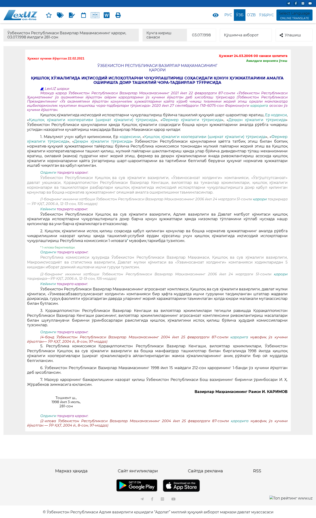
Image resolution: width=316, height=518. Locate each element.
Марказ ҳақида (71, 471)
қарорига (259, 106)
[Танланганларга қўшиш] (49, 15)
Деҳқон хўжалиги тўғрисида (257, 120)
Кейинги (48, 209)
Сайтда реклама (205, 471)
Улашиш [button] (293, 35)
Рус (228, 15)
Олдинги (48, 172)
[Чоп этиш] (118, 15)
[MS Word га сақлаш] (106, 15)
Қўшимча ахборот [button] (241, 35)
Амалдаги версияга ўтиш (266, 61)
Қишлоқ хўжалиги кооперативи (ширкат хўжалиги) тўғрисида (92, 120)
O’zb (251, 15)
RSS (257, 471)
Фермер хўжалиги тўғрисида (192, 120)
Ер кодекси (276, 115)
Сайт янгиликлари (138, 471)
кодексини (130, 137)
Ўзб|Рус (266, 15)
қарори (260, 199)
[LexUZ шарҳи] (72, 15)
